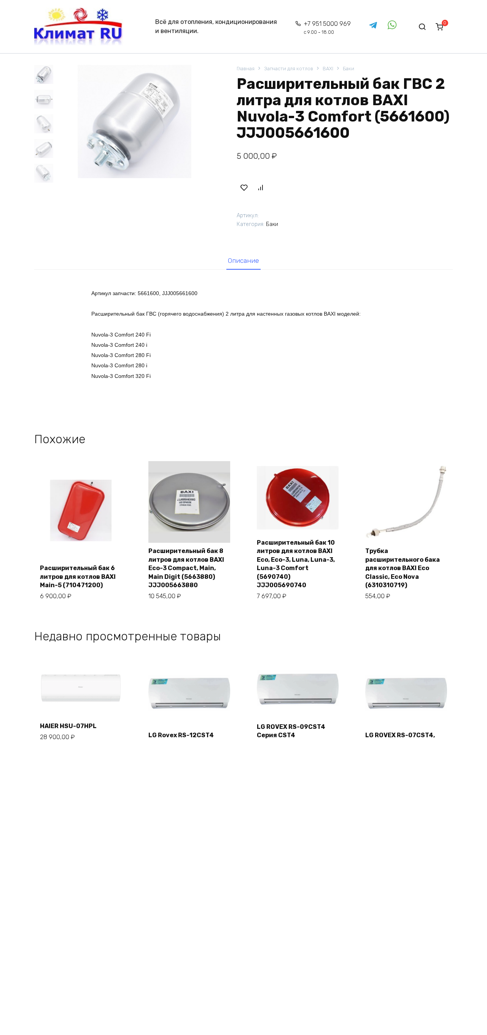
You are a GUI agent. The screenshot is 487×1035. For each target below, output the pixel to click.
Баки (348, 68)
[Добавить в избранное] (244, 187)
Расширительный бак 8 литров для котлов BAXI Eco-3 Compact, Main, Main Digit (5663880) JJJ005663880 (186, 568)
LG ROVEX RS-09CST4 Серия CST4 (291, 731)
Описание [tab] (243, 260)
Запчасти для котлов (288, 68)
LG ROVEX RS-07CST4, (400, 735)
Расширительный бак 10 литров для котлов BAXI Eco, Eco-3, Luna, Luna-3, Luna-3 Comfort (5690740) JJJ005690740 (296, 564)
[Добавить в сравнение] (260, 187)
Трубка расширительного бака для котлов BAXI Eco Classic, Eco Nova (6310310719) (402, 568)
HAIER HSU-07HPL (68, 726)
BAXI (328, 68)
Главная (246, 68)
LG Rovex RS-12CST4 (181, 735)
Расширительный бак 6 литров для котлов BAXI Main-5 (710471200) (78, 576)
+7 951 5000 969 (327, 27)
